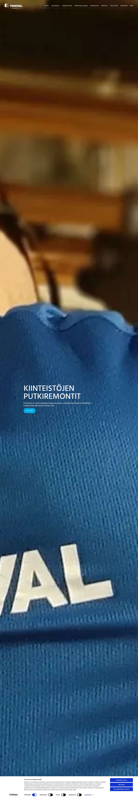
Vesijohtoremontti (67, 6)
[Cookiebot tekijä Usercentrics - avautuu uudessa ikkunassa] (14, 795)
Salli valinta (121, 784)
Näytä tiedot (88, 795)
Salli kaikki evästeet (121, 780)
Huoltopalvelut (94, 6)
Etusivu (47, 6)
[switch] (50, 795)
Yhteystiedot (124, 6)
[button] (30, 410)
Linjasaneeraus (55, 6)
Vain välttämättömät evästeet (121, 789)
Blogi (131, 6)
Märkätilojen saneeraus (81, 6)
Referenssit (104, 6)
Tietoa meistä (114, 6)
